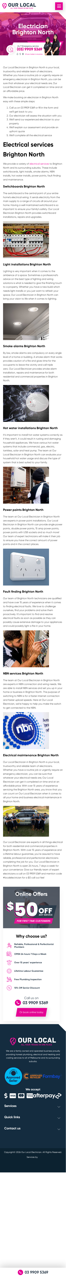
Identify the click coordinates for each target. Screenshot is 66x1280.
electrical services (39, 163)
